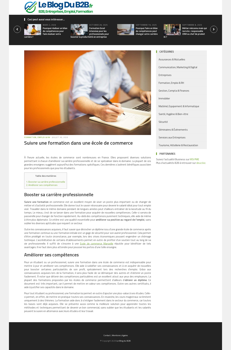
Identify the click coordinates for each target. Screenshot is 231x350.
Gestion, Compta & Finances (174, 91)
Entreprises (165, 75)
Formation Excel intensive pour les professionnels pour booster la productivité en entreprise (90, 32)
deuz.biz (200, 163)
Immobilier (164, 98)
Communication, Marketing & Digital (178, 67)
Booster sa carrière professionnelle (45, 182)
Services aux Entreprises (172, 137)
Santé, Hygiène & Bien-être (173, 114)
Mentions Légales (120, 335)
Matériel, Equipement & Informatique (179, 106)
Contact (106, 335)
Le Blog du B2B (124, 340)
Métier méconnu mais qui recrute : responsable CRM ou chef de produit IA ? (185, 32)
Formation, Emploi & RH (37, 137)
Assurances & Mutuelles (172, 59)
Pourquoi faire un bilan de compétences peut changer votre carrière (147, 31)
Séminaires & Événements (173, 130)
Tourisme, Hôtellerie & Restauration (178, 145)
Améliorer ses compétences (41, 185)
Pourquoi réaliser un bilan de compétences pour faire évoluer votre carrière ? (45, 32)
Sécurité (163, 122)
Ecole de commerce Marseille (96, 244)
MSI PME (194, 159)
